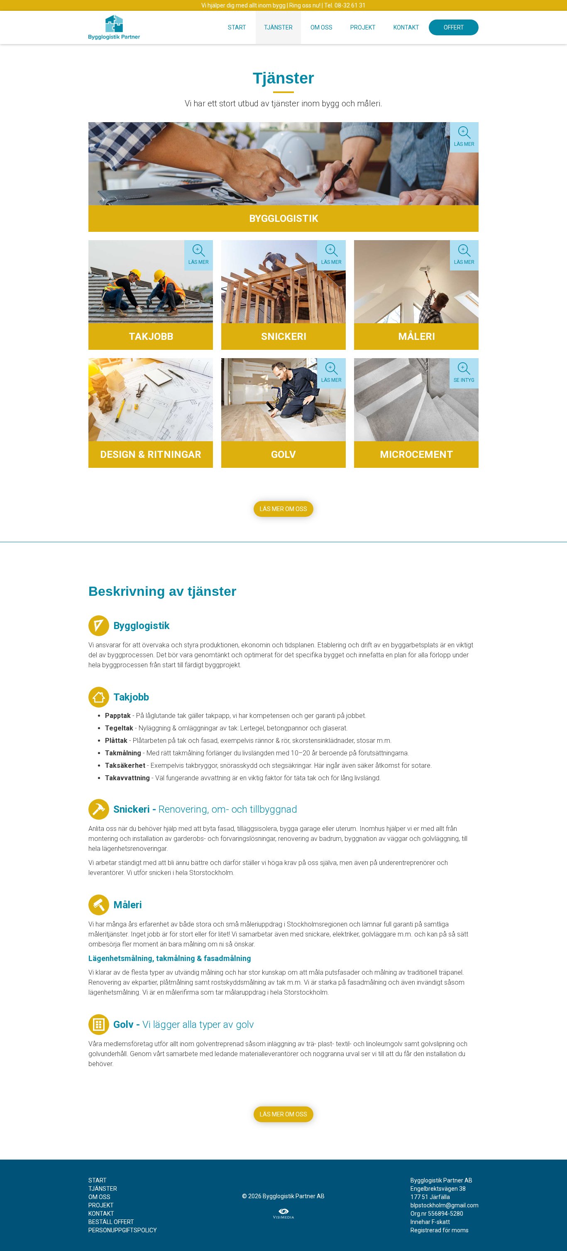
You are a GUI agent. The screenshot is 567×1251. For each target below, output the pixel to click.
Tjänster (278, 27)
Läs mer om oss (283, 509)
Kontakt (406, 27)
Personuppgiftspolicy (122, 1230)
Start (237, 27)
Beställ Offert (111, 1222)
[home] (114, 25)
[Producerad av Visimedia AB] (283, 1214)
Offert (454, 27)
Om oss (321, 27)
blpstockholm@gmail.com (445, 1205)
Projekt (363, 27)
